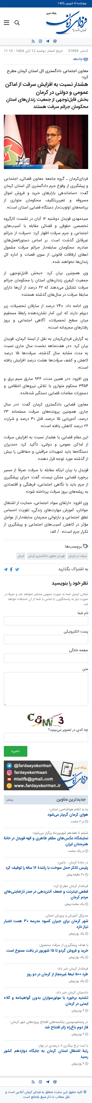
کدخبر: (83, 51)
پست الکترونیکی (76, 632)
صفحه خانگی (78, 651)
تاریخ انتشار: (54, 51)
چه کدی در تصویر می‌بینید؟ (68, 730)
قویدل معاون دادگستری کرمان (46, 555)
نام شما (82, 613)
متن (85, 669)
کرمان (21, 555)
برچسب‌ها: (73, 547)
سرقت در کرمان (77, 555)
